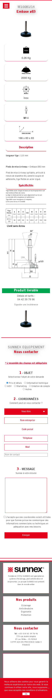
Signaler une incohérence (26, 305)
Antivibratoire (26, 609)
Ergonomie (26, 612)
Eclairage (26, 605)
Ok (26, 694)
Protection (26, 615)
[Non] (48, 688)
